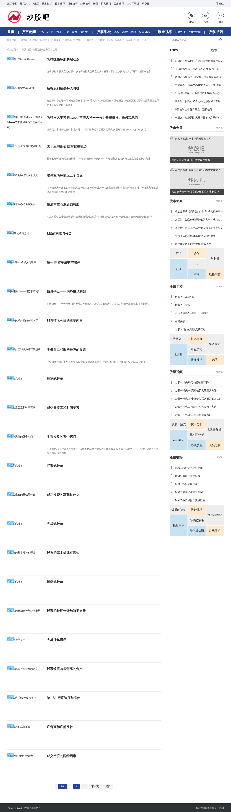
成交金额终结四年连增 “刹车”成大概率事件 (199, 211)
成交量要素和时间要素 (63, 407)
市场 (42, 32)
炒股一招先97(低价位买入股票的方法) (196, 406)
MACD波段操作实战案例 (189, 492)
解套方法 (45, 40)
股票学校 (12, 3)
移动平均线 (133, 3)
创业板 (85, 32)
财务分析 (12, 40)
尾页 (107, 786)
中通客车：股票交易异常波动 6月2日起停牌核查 (199, 85)
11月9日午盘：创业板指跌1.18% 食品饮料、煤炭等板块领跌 (199, 93)
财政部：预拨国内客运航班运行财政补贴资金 (199, 60)
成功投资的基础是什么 (63, 494)
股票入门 (25, 3)
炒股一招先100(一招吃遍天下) (192, 382)
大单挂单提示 (56, 639)
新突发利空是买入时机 (63, 88)
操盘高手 (178, 525)
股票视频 (165, 31)
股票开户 (131, 40)
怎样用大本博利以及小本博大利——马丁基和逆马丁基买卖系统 (92, 117)
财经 (75, 32)
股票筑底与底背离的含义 (65, 669)
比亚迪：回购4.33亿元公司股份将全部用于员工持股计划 (199, 101)
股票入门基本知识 (185, 297)
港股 (125, 32)
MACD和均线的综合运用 (189, 467)
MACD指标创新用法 (186, 484)
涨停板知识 (196, 531)
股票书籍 (215, 31)
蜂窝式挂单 (55, 581)
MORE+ (220, 127)
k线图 (36, 3)
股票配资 (120, 40)
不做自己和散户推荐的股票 (66, 349)
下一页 (95, 786)
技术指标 (47, 3)
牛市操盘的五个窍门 (61, 436)
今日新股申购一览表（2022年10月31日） (198, 68)
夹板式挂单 (55, 523)
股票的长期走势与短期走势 (66, 610)
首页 (11, 31)
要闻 (58, 32)
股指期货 (100, 40)
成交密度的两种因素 (61, 756)
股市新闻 (176, 201)
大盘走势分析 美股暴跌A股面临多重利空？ (195, 191)
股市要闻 (29, 31)
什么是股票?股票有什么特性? (191, 313)
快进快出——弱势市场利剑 (66, 291)
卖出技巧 (119, 3)
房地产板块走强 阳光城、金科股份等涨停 (198, 77)
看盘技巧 (60, 3)
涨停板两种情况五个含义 (65, 175)
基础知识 (178, 440)
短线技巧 (85, 3)
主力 (67, 32)
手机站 (220, 3)
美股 (133, 32)
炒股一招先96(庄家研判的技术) (192, 414)
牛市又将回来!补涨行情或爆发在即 (38, 49)
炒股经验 (141, 40)
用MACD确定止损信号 (187, 476)
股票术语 (89, 40)
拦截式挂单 (55, 465)
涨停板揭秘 (215, 515)
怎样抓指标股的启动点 (63, 59)
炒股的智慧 (178, 510)
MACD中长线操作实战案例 (190, 500)
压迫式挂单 (55, 378)
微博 (206, 21)
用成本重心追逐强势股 (63, 204)
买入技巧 (106, 3)
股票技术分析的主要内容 (65, 320)
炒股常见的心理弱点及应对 (190, 329)
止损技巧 (34, 40)
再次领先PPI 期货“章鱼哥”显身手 (193, 244)
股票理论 (56, 40)
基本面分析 (196, 435)
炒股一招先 (178, 424)
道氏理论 (215, 531)
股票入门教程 (182, 305)
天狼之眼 (215, 445)
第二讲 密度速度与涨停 (63, 698)
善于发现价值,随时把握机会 (67, 146)
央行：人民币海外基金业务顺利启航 (195, 235)
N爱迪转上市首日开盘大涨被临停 (193, 109)
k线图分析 (214, 429)
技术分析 (181, 32)
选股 (95, 3)
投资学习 (78, 40)
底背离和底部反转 (60, 727)
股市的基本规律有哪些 (63, 552)
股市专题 (176, 127)
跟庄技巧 (72, 3)
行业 (50, 32)
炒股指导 (67, 40)
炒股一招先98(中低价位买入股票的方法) (197, 398)
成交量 (145, 3)
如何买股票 (181, 321)
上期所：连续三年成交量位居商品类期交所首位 (199, 227)
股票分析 (145, 32)
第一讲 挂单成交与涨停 (63, 262)
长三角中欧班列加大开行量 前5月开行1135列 (199, 117)
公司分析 (23, 40)
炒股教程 (195, 32)
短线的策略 (196, 520)
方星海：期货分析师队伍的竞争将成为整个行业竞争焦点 (199, 219)
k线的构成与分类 (59, 233)
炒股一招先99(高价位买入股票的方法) (196, 390)
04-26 (10, 58)
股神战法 (196, 510)
